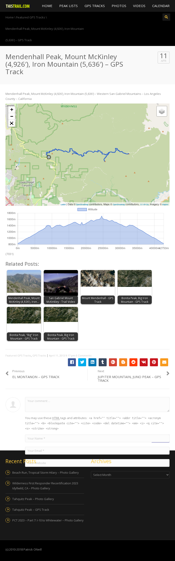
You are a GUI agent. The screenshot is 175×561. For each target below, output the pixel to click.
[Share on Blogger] (123, 362)
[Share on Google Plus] (113, 362)
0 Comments (83, 355)
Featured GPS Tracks (18, 355)
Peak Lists (68, 5)
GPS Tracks (95, 5)
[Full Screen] (11, 123)
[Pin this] (154, 362)
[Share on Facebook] (72, 362)
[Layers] (162, 111)
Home (47, 5)
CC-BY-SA (144, 204)
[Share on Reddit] (133, 362)
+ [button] (11, 109)
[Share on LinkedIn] (92, 362)
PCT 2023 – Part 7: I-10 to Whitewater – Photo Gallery (48, 520)
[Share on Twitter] (82, 362)
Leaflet (63, 204)
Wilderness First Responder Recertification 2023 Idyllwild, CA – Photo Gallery (45, 485)
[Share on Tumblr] (103, 362)
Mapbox (165, 204)
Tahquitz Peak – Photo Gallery (33, 499)
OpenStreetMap (82, 204)
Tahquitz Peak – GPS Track (30, 510)
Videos (139, 5)
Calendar (161, 5)
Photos (119, 5)
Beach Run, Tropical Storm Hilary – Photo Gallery (45, 472)
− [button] (11, 116)
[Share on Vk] (144, 362)
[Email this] (164, 362)
